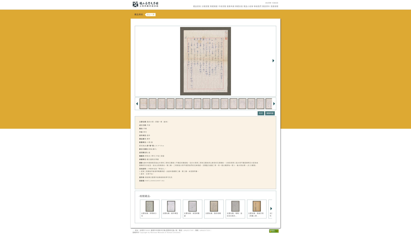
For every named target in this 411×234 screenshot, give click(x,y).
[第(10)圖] (224, 103)
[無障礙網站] (274, 231)
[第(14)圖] (260, 103)
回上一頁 (151, 14)
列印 (261, 113)
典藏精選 (214, 6)
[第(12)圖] (242, 103)
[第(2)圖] (152, 103)
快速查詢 (275, 3)
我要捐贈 (274, 6)
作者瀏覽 (222, 6)
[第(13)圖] (251, 103)
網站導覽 (268, 3)
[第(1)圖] (143, 103)
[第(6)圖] (188, 103)
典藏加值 (239, 6)
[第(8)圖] (206, 103)
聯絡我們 (258, 6)
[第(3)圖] (161, 103)
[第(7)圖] (197, 103)
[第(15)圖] (269, 103)
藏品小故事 (248, 6)
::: (131, 1)
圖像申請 (231, 6)
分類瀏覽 (205, 6)
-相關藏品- (145, 196)
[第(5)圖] (179, 103)
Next (273, 60)
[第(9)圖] (215, 103)
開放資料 (266, 6)
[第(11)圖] (233, 103)
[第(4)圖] (170, 103)
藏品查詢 (197, 6)
